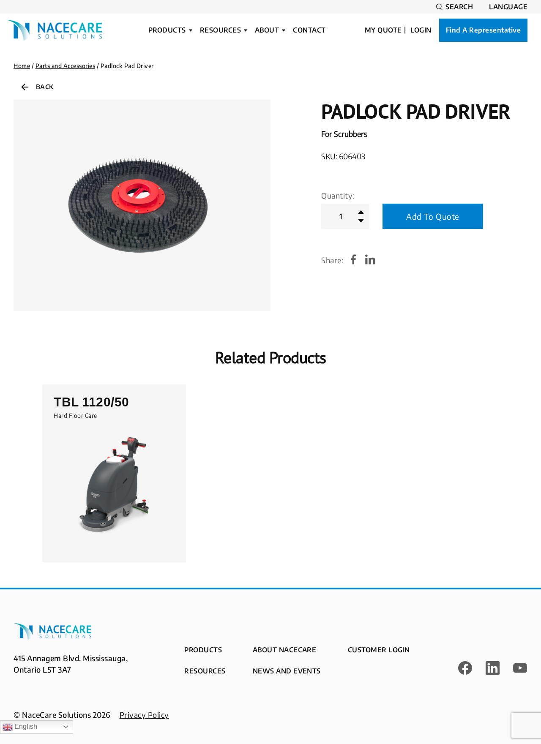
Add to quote (432, 216)
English (25, 726)
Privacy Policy (144, 714)
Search (459, 7)
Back (45, 86)
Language (508, 7)
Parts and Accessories (66, 65)
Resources (220, 30)
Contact (309, 30)
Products (167, 30)
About (267, 30)
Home (22, 65)
